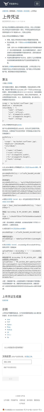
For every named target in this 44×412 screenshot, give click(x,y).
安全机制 (26, 11)
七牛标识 (22, 403)
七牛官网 (6, 400)
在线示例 (5, 300)
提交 (10, 379)
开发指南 (19, 11)
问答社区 (22, 400)
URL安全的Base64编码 (18, 229)
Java (8, 319)
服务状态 (37, 400)
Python (9, 324)
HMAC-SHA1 (6, 202)
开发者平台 (14, 400)
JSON (19, 125)
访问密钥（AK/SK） (12, 199)
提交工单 (29, 357)
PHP (8, 322)
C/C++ (9, 335)
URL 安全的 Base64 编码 (30, 167)
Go (8, 337)
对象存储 (5, 11)
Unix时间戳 (26, 42)
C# (8, 332)
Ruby (8, 327)
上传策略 (11, 66)
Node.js (9, 330)
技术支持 (30, 400)
